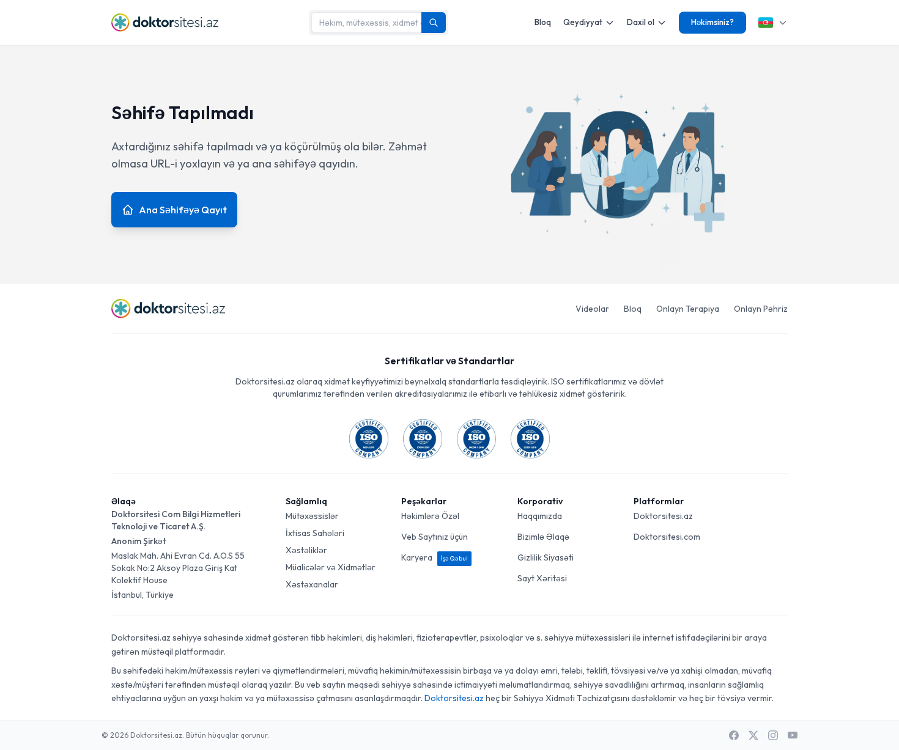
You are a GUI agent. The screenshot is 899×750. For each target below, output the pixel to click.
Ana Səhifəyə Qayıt (183, 210)
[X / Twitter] (753, 735)
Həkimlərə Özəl (430, 515)
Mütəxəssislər (312, 515)
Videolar (592, 308)
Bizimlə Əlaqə (543, 536)
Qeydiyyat (582, 22)
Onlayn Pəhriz (761, 308)
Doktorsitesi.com (667, 536)
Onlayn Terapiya (687, 308)
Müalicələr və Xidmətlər (331, 567)
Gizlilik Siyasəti (545, 557)
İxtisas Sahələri (315, 533)
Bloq (543, 22)
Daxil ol (640, 22)
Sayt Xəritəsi (542, 578)
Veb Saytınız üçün (434, 536)
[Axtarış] (433, 22)
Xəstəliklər (306, 550)
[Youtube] (792, 735)
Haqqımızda (539, 515)
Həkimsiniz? (712, 22)
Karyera (434, 557)
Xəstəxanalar (312, 584)
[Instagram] (773, 735)
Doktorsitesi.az (663, 515)
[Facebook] (734, 735)
